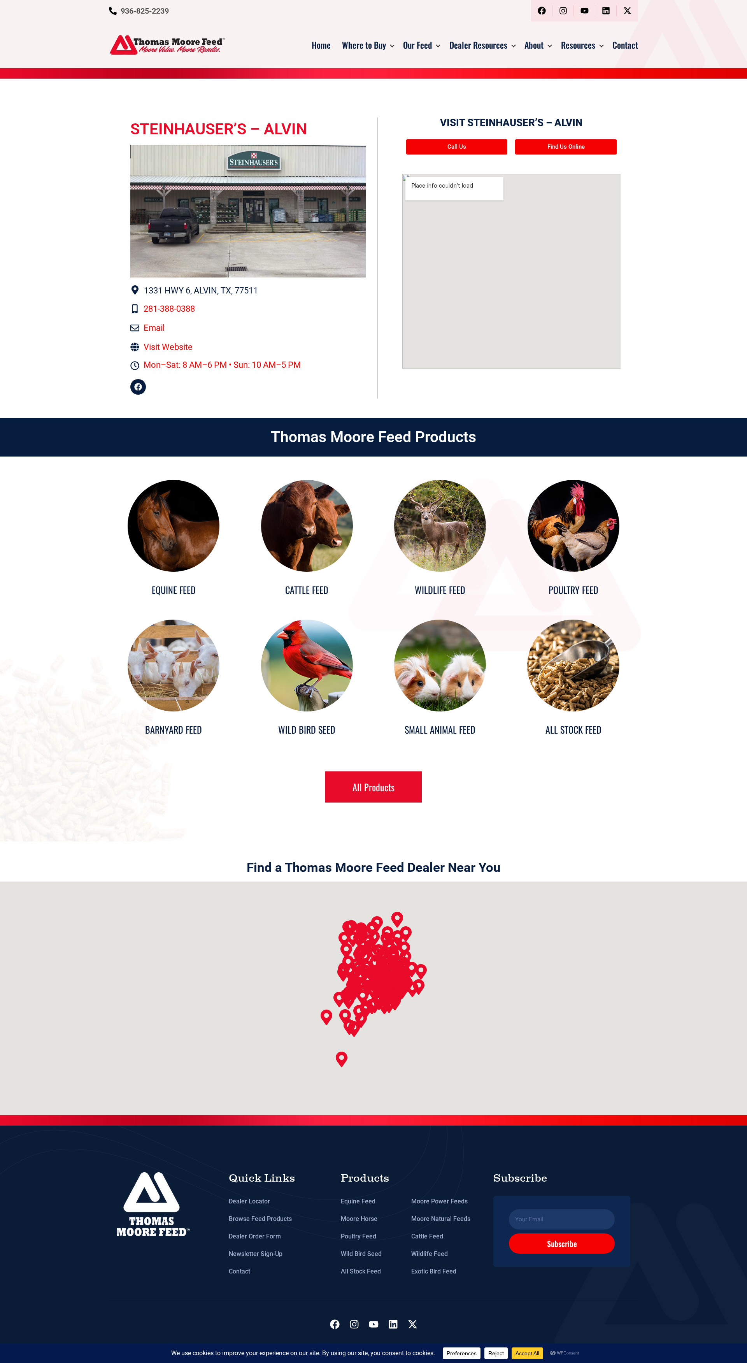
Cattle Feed (427, 1236)
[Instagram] (563, 10)
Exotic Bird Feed (433, 1271)
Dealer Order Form (255, 1236)
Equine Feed (358, 1201)
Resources (578, 45)
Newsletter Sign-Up (255, 1254)
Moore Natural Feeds (440, 1218)
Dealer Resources (478, 45)
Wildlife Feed (429, 1254)
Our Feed (417, 45)
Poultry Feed (358, 1236)
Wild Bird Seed (361, 1254)
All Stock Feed (361, 1271)
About (534, 45)
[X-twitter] (627, 10)
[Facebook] (541, 10)
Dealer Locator (249, 1201)
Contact (625, 45)
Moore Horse (359, 1218)
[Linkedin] (606, 10)
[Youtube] (584, 10)
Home (321, 45)
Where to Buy (364, 45)
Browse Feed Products (260, 1218)
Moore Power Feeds (439, 1201)
